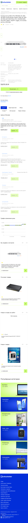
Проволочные (9, 8)
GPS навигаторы (4, 506)
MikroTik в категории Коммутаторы (4, 101)
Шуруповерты (4, 492)
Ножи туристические (6, 500)
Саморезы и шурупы (5, 489)
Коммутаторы (6, 11)
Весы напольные (5, 502)
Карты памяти (4, 508)
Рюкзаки (3, 8)
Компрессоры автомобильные (8, 490)
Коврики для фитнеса (6, 498)
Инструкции (12, 110)
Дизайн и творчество (23, 8)
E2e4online (4, 153)
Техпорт (4, 185)
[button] (23, 243)
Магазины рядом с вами (7, 119)
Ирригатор (15, 8)
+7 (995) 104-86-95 (10, 515)
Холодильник (5, 201)
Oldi (3, 118)
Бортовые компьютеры (6, 487)
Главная (2, 11)
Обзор (21, 107)
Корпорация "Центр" (7, 172)
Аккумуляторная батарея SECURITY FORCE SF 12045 (10, 337)
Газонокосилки (4, 485)
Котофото (4, 137)
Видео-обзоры (22, 110)
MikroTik (9, 95)
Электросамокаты (5, 504)
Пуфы (2, 481)
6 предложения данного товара (16, 92)
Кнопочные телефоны (6, 483)
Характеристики (13, 107)
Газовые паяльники (5, 494)
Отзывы (4, 110)
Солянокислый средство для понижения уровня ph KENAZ (11, 367)
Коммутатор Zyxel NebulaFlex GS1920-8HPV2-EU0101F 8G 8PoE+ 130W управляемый (11, 299)
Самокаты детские (5, 496)
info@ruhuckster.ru (9, 516)
